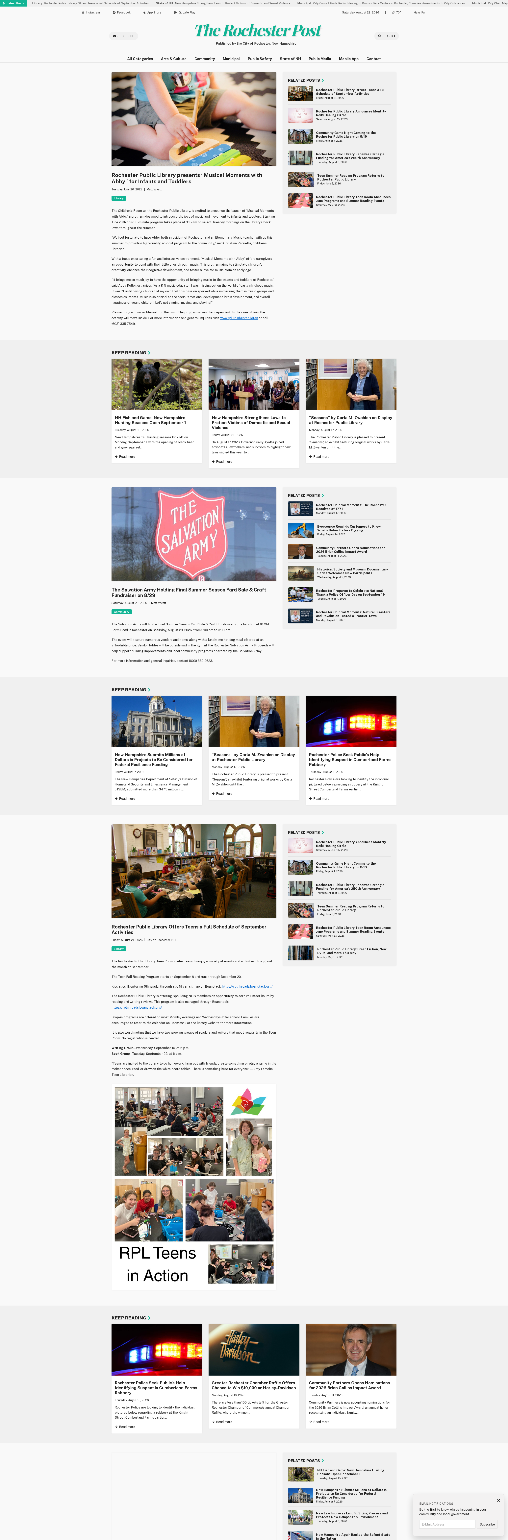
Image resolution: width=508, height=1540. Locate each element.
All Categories (140, 59)
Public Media (320, 59)
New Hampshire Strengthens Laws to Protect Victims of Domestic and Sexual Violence (161, 3)
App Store (154, 12)
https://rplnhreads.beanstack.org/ (247, 986)
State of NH (290, 59)
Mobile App (349, 59)
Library (119, 198)
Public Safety (260, 59)
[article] (339, 93)
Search (389, 36)
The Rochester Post (256, 29)
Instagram (93, 12)
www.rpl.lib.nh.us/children (239, 318)
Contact (374, 59)
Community (204, 59)
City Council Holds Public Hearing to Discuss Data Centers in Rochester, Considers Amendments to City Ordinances (319, 3)
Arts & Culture (174, 59)
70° (398, 12)
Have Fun (420, 12)
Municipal (231, 59)
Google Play (187, 12)
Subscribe (125, 36)
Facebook (124, 12)
